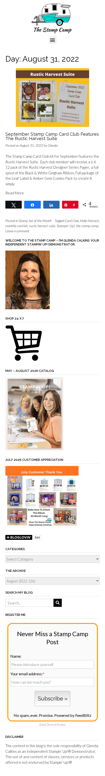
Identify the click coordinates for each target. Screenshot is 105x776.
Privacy (61, 724)
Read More (14, 193)
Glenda (53, 145)
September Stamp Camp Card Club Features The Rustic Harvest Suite (52, 136)
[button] (53, 40)
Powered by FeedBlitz (72, 715)
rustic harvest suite (42, 226)
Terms (50, 724)
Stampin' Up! (66, 226)
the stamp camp (87, 226)
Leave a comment (17, 231)
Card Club (72, 221)
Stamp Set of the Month (35, 221)
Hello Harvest (89, 221)
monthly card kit (16, 226)
